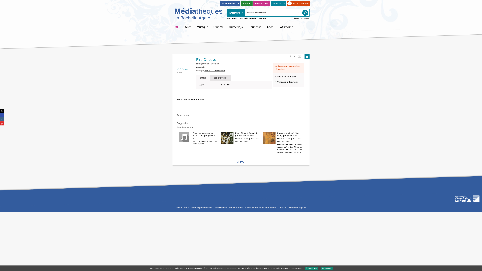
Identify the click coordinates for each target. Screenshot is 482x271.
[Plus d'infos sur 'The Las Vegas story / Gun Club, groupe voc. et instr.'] (185, 137)
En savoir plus (311, 268)
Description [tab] (220, 78)
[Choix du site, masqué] (238, 3)
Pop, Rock (225, 85)
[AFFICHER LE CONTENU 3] (243, 162)
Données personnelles (201, 207)
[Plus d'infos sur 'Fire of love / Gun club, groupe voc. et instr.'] (227, 138)
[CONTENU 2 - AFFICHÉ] (241, 162)
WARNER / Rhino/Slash (214, 71)
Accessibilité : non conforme (228, 207)
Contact (282, 207)
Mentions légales (297, 207)
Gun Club (200, 67)
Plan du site (181, 207)
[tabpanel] (234, 84)
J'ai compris (326, 268)
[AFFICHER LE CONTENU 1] (238, 162)
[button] (187, 27)
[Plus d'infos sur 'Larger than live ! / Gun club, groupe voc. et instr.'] (269, 138)
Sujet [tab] (203, 78)
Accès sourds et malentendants (260, 207)
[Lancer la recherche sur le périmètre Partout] (305, 12)
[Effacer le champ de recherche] (299, 12)
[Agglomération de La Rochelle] (467, 198)
